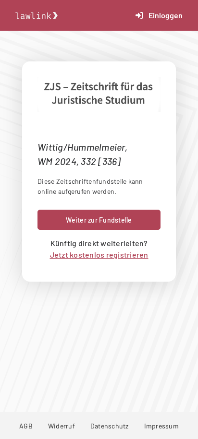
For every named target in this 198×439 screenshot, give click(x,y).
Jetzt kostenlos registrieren (99, 254)
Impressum (161, 426)
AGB (26, 426)
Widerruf (61, 426)
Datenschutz (109, 426)
